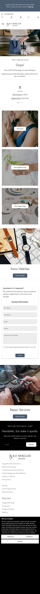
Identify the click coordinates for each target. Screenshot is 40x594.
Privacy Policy (32, 347)
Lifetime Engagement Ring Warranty (14, 473)
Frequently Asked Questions (11, 464)
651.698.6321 (8, 14)
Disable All (29, 536)
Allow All (20, 541)
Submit (20, 355)
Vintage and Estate (8, 509)
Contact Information (20, 302)
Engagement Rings (8, 503)
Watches (5, 512)
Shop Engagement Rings (20, 167)
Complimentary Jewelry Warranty (13, 470)
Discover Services (20, 416)
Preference (10, 536)
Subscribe (31, 444)
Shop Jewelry (20, 129)
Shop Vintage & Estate (20, 206)
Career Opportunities (9, 489)
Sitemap (4, 485)
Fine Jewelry (6, 506)
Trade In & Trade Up (8, 476)
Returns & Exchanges (9, 467)
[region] (20, 92)
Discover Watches (20, 275)
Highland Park (15, 98)
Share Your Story (7, 492)
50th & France (17, 95)
